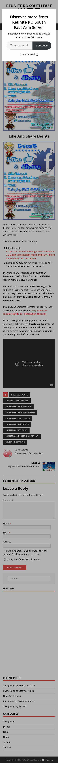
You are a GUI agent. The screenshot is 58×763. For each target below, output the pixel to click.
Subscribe (42, 45)
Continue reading (29, 54)
